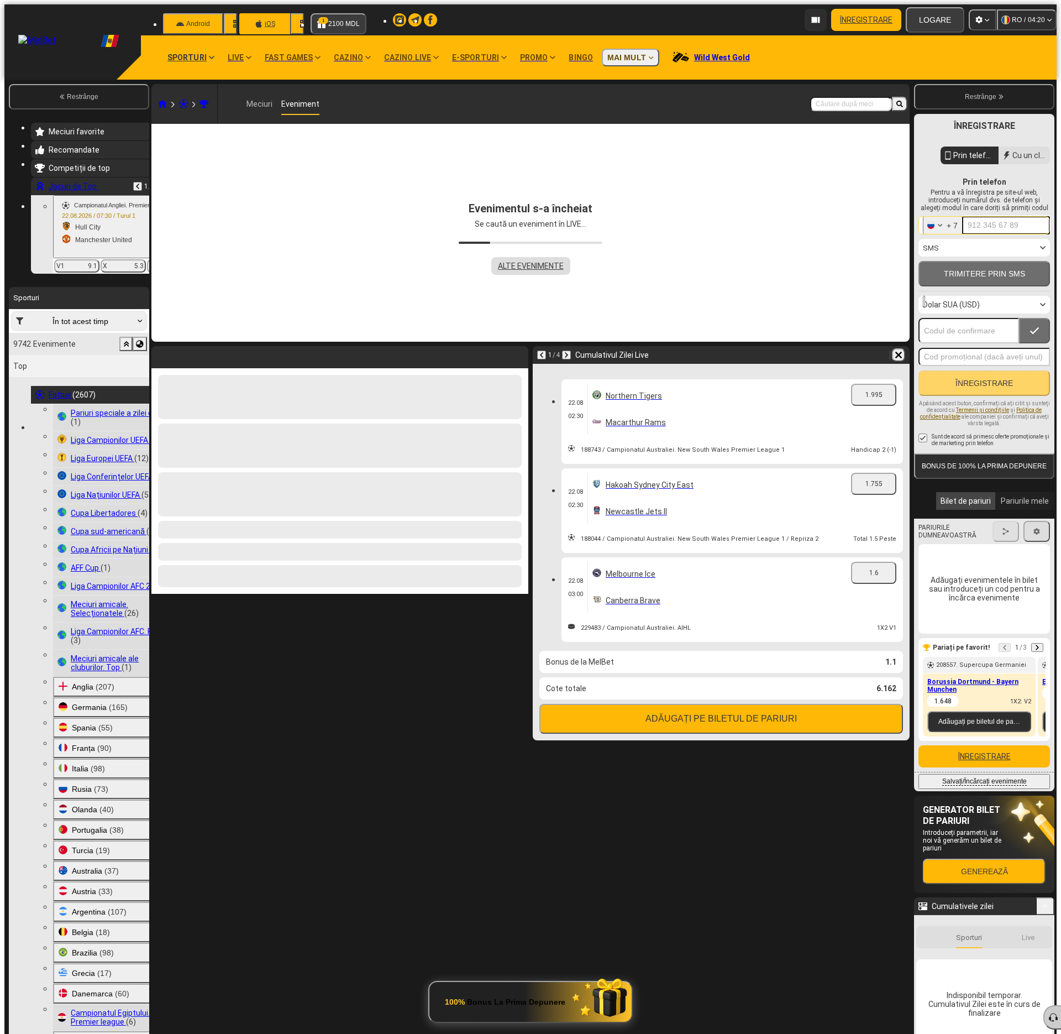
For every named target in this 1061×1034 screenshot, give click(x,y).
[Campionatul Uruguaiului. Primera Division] (204, 104)
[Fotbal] (183, 104)
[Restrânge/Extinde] (1045, 906)
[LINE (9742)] (162, 104)
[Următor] (189, 355)
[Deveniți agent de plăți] (816, 20)
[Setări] (982, 19)
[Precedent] (137, 186)
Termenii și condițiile (982, 410)
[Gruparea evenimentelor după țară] (140, 344)
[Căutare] (899, 104)
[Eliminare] (517, 355)
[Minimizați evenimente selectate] (126, 344)
